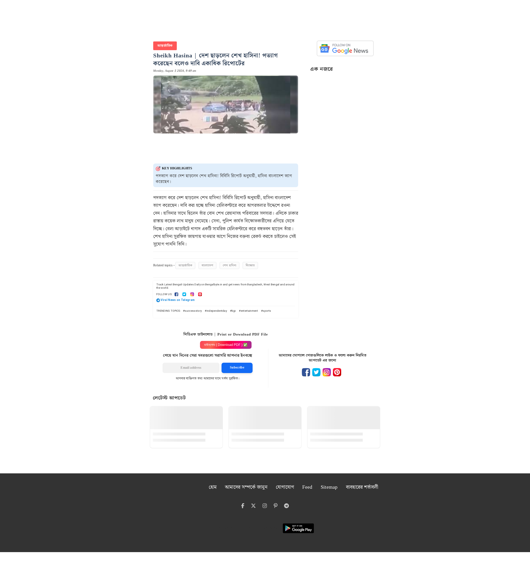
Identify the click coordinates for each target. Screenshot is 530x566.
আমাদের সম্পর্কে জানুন (270, 484)
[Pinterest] (200, 292)
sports (267, 308)
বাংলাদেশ (207, 263)
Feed (321, 484)
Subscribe (237, 365)
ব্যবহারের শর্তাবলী (366, 484)
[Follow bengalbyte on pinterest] (337, 370)
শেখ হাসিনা (229, 263)
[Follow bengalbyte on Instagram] (327, 370)
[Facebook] (176, 292)
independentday (217, 308)
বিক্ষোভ (250, 263)
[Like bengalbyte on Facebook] (306, 370)
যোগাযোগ (302, 484)
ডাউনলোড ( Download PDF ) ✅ (225, 342)
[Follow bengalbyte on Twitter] (316, 370)
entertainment (249, 308)
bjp (234, 308)
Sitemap (339, 484)
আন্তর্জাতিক (164, 44)
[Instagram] (192, 292)
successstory (193, 308)
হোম (243, 484)
